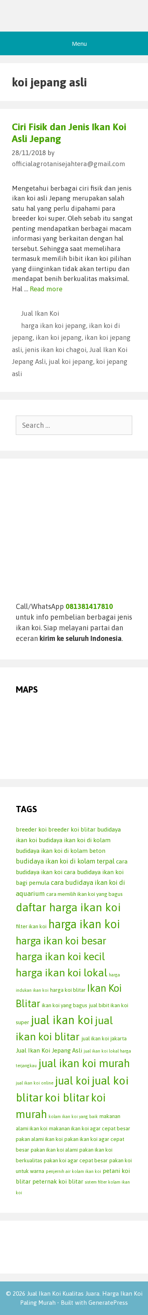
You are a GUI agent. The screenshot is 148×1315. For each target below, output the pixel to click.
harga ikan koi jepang (53, 326)
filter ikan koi (31, 926)
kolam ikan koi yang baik (73, 1116)
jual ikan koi (62, 1020)
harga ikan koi (84, 924)
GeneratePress (108, 1302)
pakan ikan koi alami (54, 1149)
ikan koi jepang (59, 337)
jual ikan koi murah (84, 1063)
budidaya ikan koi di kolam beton (60, 850)
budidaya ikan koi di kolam (75, 840)
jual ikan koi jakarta (104, 1038)
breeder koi (31, 829)
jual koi (72, 1080)
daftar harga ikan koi (68, 907)
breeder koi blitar (72, 829)
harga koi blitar (68, 990)
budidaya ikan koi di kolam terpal (65, 861)
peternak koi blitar (57, 1181)
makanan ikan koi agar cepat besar (89, 1128)
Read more (46, 289)
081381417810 (89, 606)
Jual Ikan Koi (40, 313)
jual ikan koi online (34, 1083)
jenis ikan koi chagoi (55, 350)
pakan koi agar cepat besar (76, 1160)
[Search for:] (74, 425)
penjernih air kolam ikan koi (73, 1171)
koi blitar (67, 1097)
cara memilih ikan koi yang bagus (84, 894)
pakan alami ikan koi (39, 1139)
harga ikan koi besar (61, 941)
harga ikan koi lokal (61, 973)
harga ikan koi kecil (60, 956)
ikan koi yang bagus (64, 1005)
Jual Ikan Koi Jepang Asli (49, 1050)
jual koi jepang (71, 361)
